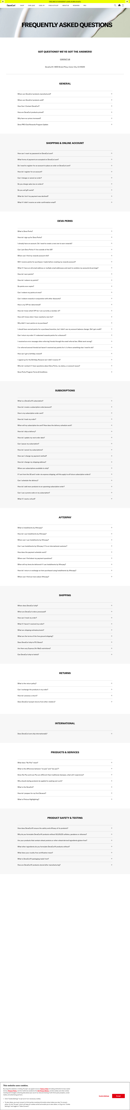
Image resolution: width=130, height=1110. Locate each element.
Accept (118, 1096)
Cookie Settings (104, 1096)
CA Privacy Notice (43, 1091)
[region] (65, 1096)
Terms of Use (44, 1089)
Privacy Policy (12, 1091)
